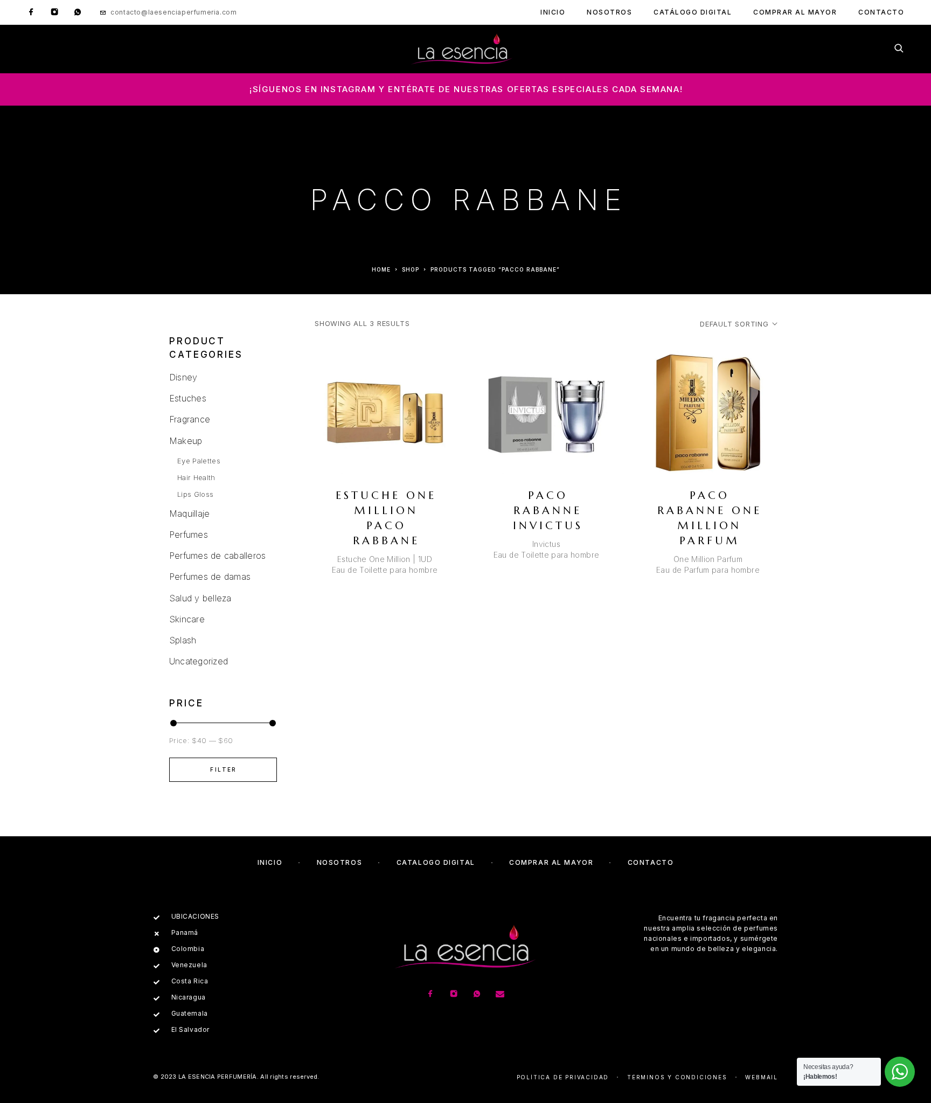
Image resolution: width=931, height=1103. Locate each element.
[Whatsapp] (77, 12)
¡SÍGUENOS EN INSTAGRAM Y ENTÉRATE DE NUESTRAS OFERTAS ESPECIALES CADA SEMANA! (466, 89)
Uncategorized (198, 661)
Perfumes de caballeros (217, 555)
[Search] (899, 49)
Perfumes (188, 534)
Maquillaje (189, 513)
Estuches (187, 398)
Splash (182, 640)
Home (381, 269)
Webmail (761, 1077)
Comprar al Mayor (795, 12)
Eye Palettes (198, 460)
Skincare (187, 619)
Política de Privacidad (563, 1077)
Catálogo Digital (693, 12)
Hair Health (196, 477)
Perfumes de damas (210, 576)
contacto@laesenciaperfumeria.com (173, 12)
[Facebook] (31, 12)
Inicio (552, 12)
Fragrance (189, 419)
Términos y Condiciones (677, 1077)
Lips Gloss (195, 494)
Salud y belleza (200, 598)
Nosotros (609, 12)
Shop (410, 269)
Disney (183, 377)
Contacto (881, 12)
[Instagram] (54, 12)
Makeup (185, 440)
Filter (223, 769)
